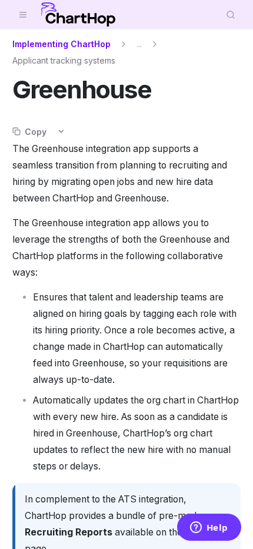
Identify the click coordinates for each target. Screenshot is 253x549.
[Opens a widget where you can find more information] (209, 528)
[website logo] (78, 15)
